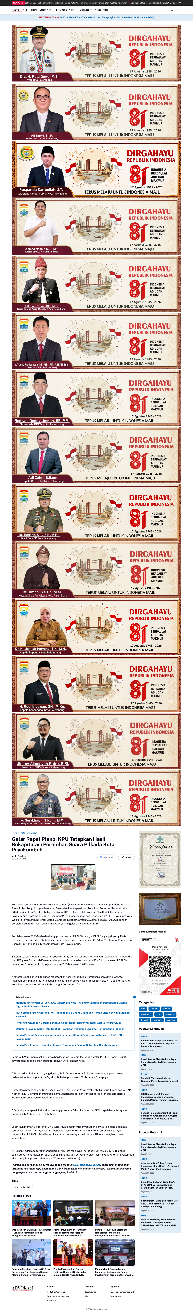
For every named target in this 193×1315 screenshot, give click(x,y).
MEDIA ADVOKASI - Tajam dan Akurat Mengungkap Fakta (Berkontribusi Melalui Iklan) (107, 17)
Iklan (86, 1296)
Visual (97, 9)
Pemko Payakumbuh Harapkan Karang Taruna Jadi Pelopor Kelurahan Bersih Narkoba (67, 1045)
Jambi (143, 1055)
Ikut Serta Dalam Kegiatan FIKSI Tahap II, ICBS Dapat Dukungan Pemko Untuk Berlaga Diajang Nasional (73, 1014)
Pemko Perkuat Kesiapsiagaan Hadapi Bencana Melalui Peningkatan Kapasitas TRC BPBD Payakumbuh (70, 1037)
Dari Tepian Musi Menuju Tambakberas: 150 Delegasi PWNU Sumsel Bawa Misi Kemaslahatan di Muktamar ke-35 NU (88, 3)
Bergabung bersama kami (58, 1296)
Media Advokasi (100, 1309)
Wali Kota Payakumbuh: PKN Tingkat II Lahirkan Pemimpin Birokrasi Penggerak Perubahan (70, 1028)
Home (34, 9)
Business (84, 9)
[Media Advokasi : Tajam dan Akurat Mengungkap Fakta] (19, 10)
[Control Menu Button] (171, 10)
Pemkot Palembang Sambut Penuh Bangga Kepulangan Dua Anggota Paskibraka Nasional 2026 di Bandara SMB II (159, 1116)
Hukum (144, 1036)
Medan (144, 1074)
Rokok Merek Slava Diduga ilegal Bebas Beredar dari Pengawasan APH (158, 1062)
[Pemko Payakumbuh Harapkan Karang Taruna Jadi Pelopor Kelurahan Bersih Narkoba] (73, 1213)
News (72, 9)
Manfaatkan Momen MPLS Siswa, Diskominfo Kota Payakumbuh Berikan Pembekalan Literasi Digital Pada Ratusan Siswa (72, 1004)
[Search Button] (178, 10)
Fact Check (61, 9)
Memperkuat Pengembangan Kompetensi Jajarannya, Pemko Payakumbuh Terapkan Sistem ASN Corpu (114, 1272)
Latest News (46, 9)
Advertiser (51, 1300)
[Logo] (22, 1288)
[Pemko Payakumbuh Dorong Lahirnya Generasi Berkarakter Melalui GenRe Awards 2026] (73, 1252)
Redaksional (90, 1292)
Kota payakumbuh (22, 1187)
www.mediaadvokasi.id (86, 1164)
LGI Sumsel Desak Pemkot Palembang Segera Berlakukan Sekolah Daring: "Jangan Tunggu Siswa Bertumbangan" (158, 1097)
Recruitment (115, 1296)
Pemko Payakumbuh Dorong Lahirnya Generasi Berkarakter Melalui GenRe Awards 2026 (69, 1022)
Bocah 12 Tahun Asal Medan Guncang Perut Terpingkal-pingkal (159, 1080)
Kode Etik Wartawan (56, 1292)
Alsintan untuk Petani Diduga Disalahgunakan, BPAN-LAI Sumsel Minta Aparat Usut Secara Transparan (160, 1166)
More (105, 9)
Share (128, 857)
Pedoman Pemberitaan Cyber (123, 1292)
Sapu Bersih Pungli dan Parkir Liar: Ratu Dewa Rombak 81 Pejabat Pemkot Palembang (159, 1043)
